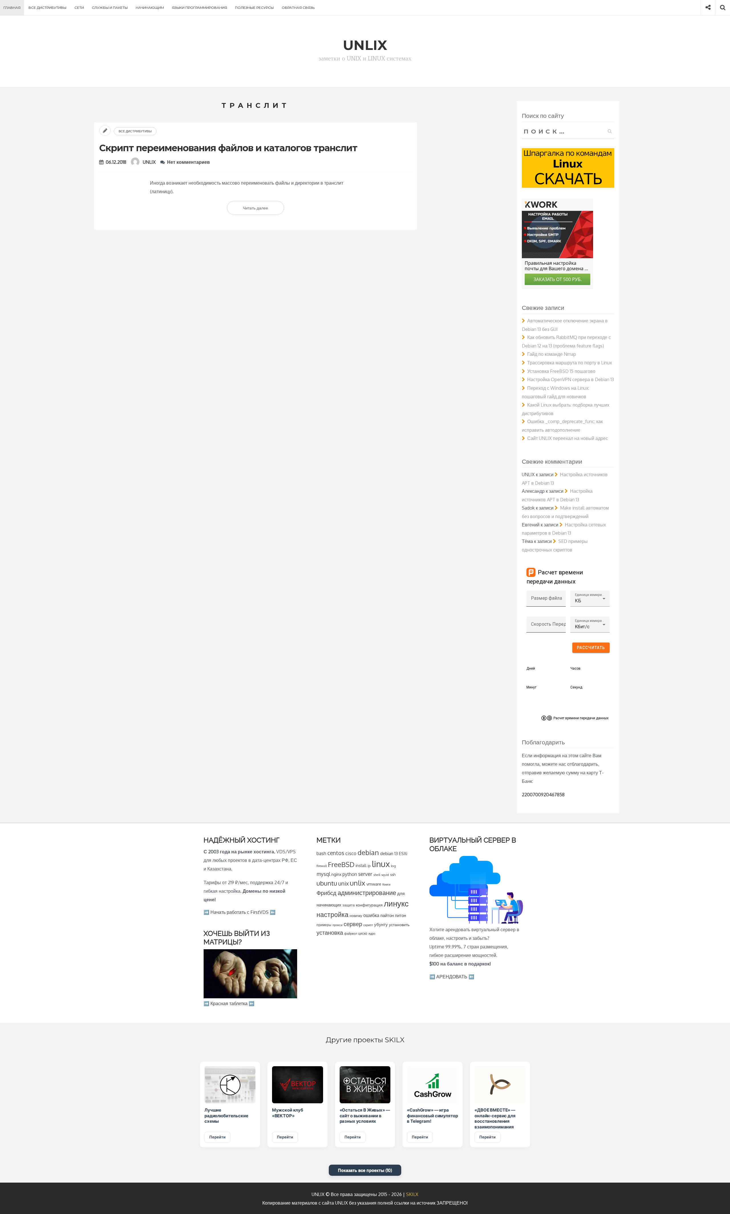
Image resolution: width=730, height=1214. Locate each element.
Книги (386, 884)
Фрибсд (326, 892)
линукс (396, 903)
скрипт (368, 925)
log (393, 866)
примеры (324, 925)
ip (369, 866)
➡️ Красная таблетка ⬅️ (229, 1003)
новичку (356, 916)
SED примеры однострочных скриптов (555, 545)
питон (400, 915)
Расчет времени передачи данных (581, 718)
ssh (393, 874)
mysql (323, 874)
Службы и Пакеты (110, 7)
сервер (353, 924)
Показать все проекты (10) (365, 1170)
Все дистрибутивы (47, 7)
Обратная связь (298, 7)
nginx (336, 874)
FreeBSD (341, 864)
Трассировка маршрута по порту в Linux (569, 362)
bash (321, 853)
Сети (79, 7)
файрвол (350, 934)
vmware (373, 883)
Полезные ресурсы (254, 7)
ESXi (403, 853)
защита (348, 905)
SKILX (412, 1194)
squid (385, 874)
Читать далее (263, 210)
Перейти (217, 1137)
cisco (350, 853)
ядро (371, 934)
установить (399, 924)
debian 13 (389, 853)
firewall (322, 866)
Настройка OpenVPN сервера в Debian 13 (570, 379)
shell (376, 874)
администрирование (367, 892)
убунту (381, 924)
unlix (357, 882)
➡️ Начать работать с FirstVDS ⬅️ (239, 912)
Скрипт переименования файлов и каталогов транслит (228, 147)
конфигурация (369, 904)
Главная (12, 7)
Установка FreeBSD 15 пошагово (561, 371)
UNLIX (149, 162)
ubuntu (327, 883)
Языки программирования (199, 7)
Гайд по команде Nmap (551, 354)
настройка (332, 914)
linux (381, 864)
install (361, 865)
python (349, 874)
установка (330, 932)
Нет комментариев (188, 162)
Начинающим (150, 7)
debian (368, 852)
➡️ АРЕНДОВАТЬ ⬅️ (451, 976)
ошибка (371, 915)
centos (335, 853)
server (365, 874)
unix (343, 883)
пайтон (387, 915)
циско (362, 933)
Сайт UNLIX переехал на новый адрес (567, 438)
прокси (337, 925)
